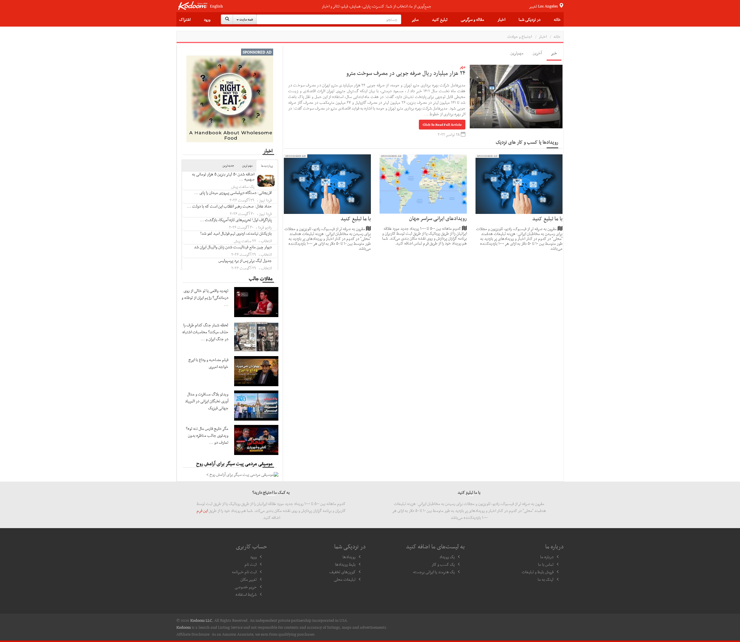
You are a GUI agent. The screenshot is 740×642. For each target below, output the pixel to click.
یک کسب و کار (443, 564)
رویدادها (349, 556)
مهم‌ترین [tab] (516, 52)
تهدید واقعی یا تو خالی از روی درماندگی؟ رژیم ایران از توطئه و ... (205, 297)
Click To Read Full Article (442, 124)
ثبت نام (251, 564)
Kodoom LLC (201, 620)
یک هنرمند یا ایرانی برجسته (434, 571)
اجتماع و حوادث (519, 36)
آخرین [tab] (537, 52)
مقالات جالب (261, 278)
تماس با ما (546, 564)
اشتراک (184, 19)
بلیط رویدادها (345, 564)
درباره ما (547, 556)
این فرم (202, 510)
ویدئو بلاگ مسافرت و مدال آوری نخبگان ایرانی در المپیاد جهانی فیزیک (206, 401)
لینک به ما (546, 579)
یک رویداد (447, 556)
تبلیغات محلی (345, 579)
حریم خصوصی (246, 586)
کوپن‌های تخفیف (342, 571)
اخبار (501, 19)
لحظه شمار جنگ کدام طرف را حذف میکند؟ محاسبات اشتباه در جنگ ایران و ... (205, 331)
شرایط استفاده (246, 594)
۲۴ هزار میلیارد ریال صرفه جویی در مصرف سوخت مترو (405, 73)
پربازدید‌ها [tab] (267, 166)
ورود (207, 19)
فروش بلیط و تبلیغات (538, 571)
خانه (557, 19)
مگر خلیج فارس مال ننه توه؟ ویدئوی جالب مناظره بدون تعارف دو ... (207, 435)
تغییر (544, 6)
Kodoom (183, 627)
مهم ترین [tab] (247, 165)
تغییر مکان (248, 579)
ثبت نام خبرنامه (244, 571)
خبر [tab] (554, 52)
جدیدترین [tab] (228, 165)
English (216, 6)
